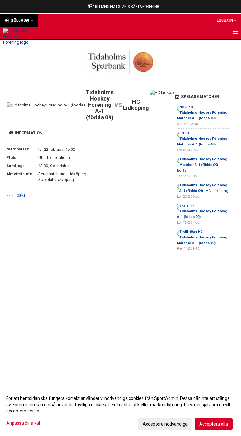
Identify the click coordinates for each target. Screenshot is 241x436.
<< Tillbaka (16, 195)
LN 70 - (202, 138)
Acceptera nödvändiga (165, 424)
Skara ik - (202, 211)
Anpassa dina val (23, 423)
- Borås (202, 164)
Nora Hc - (202, 112)
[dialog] (120, 411)
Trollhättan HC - (202, 237)
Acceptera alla (213, 424)
